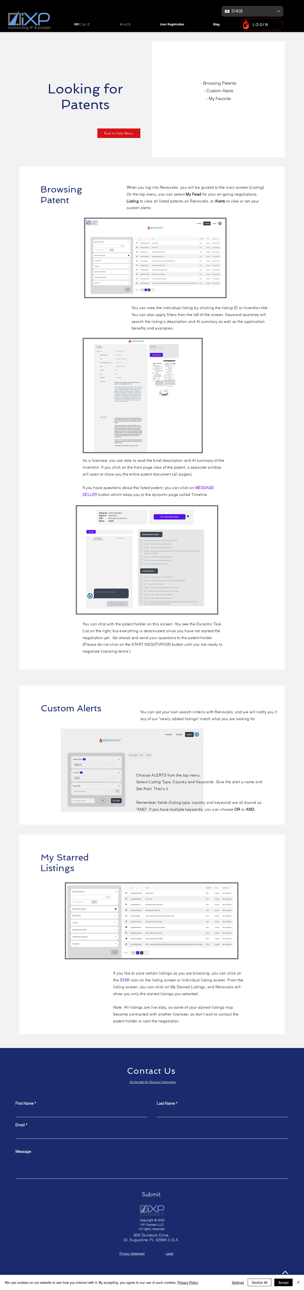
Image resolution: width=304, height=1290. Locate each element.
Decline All (259, 1282)
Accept (283, 1282)
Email (20, 1125)
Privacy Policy (187, 1282)
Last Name (166, 1103)
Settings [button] (238, 1282)
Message (23, 1151)
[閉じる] (298, 1282)
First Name (24, 1103)
